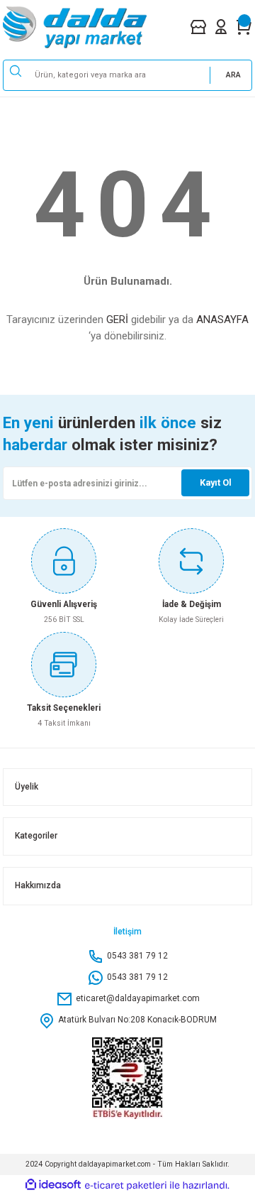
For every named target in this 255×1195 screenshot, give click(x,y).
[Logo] (86, 27)
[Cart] (243, 26)
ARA (233, 75)
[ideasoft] (53, 1185)
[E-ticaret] (125, 1185)
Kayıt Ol (216, 482)
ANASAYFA (222, 319)
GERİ (117, 319)
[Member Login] (221, 26)
